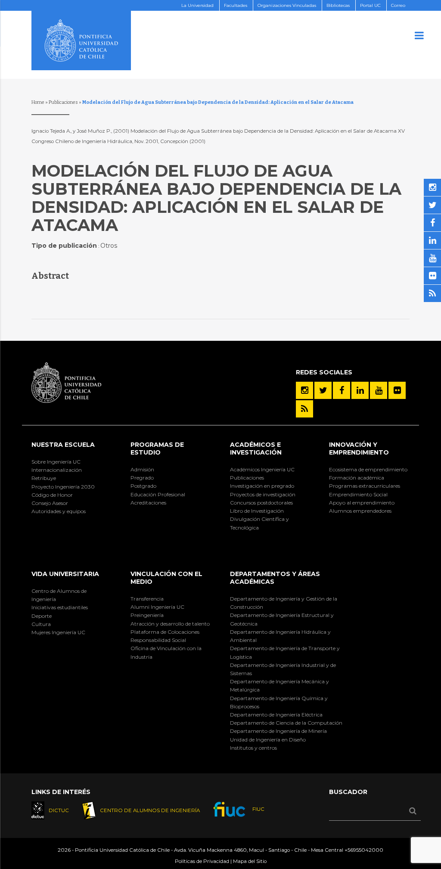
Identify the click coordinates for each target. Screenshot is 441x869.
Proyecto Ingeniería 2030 (63, 486)
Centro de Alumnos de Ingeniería (59, 595)
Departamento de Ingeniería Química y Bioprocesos (279, 702)
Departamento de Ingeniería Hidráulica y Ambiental (280, 636)
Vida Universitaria (65, 574)
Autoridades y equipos (58, 511)
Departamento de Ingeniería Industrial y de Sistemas (283, 669)
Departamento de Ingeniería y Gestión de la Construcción (283, 602)
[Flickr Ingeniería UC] (397, 390)
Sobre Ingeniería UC (56, 461)
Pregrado (142, 477)
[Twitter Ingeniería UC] (323, 390)
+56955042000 (364, 850)
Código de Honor (52, 495)
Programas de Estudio (157, 448)
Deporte (41, 616)
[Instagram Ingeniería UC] (304, 390)
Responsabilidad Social (158, 640)
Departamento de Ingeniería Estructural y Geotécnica (282, 619)
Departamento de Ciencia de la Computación (286, 722)
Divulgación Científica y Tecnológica (259, 523)
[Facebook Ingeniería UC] (341, 390)
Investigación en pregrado (262, 486)
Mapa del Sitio (250, 861)
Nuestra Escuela (63, 445)
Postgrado (143, 486)
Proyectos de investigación (262, 494)
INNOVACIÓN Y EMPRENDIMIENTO (359, 448)
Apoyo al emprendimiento (361, 502)
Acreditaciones (148, 502)
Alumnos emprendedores (360, 511)
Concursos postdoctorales (261, 502)
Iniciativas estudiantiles (59, 607)
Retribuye (43, 478)
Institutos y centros (253, 747)
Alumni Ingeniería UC (157, 607)
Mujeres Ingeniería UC (58, 632)
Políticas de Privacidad (202, 861)
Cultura (41, 624)
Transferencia (147, 598)
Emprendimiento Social (358, 494)
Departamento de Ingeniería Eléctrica (276, 714)
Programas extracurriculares (364, 486)
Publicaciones (63, 102)
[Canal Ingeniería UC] (378, 390)
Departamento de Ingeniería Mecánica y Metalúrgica (279, 685)
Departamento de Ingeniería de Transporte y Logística (285, 652)
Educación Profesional (157, 494)
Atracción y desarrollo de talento (170, 623)
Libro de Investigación (257, 511)
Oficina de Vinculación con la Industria (166, 652)
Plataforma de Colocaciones (164, 632)
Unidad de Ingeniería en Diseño (268, 739)
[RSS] (304, 408)
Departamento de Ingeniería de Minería (278, 731)
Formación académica (356, 477)
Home (37, 102)
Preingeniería (147, 615)
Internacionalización (56, 470)
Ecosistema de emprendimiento (368, 469)
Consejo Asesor (49, 503)
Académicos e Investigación (256, 448)
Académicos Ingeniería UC (262, 469)
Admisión (142, 469)
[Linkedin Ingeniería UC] (360, 390)
